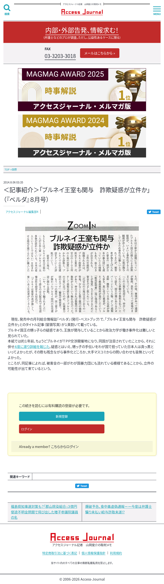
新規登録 (62, 416)
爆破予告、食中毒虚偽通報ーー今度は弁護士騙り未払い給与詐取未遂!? (118, 509)
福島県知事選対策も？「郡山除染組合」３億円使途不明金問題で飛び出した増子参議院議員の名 (44, 512)
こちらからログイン (65, 446)
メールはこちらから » (99, 53)
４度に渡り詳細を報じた (31, 346)
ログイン (26, 429)
